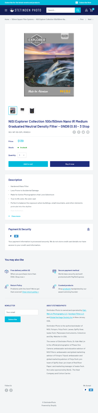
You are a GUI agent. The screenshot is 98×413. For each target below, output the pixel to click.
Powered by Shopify (49, 405)
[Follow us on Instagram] (11, 390)
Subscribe (12, 319)
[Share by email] (88, 132)
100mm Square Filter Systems (23, 19)
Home (7, 19)
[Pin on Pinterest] (78, 132)
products (67, 289)
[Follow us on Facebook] (6, 390)
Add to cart (28, 164)
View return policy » (30, 292)
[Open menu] (6, 10)
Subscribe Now (85, 2)
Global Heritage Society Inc (61, 317)
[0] (91, 10)
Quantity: (12, 155)
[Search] (78, 10)
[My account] (86, 10)
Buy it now (69, 164)
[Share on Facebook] (74, 132)
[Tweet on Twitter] (83, 132)
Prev (82, 19)
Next (89, 19)
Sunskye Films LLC (76, 314)
